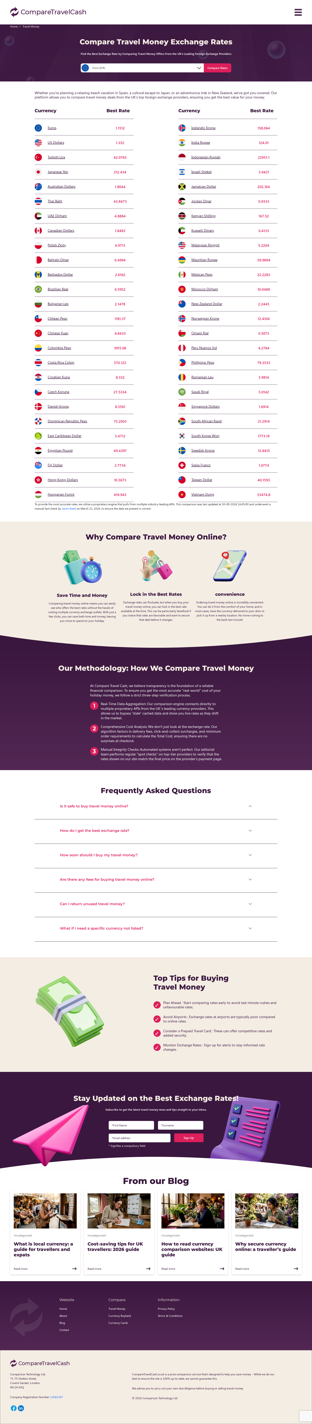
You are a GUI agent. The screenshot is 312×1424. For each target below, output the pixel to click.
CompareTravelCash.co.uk (148, 1374)
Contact (64, 1330)
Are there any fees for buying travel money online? (107, 879)
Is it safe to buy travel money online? (94, 806)
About (63, 1316)
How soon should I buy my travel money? (99, 855)
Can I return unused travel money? (92, 904)
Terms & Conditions (170, 1316)
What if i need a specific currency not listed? (101, 928)
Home (14, 26)
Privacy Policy (166, 1308)
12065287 (56, 1397)
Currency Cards (118, 1323)
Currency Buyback (120, 1316)
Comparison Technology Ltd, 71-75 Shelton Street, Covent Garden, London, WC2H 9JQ (28, 1380)
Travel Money (117, 1308)
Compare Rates (217, 68)
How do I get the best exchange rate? (94, 830)
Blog (62, 1323)
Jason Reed (69, 508)
